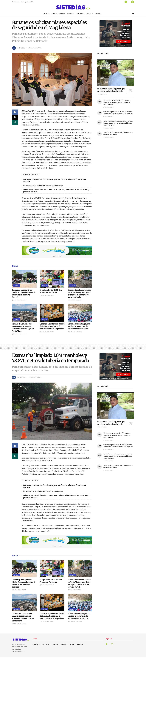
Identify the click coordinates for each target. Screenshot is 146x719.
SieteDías (22, 48)
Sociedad (81, 13)
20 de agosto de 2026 (19, 334)
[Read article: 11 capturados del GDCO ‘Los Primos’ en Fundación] (52, 279)
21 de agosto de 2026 (19, 300)
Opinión (98, 13)
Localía (46, 13)
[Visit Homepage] (73, 7)
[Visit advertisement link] (57, 250)
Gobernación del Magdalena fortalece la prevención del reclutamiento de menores (79, 326)
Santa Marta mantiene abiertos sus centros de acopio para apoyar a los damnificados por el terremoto (118, 123)
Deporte (70, 13)
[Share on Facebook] (15, 112)
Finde (89, 13)
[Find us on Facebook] (126, 2)
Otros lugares (58, 13)
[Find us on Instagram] (132, 2)
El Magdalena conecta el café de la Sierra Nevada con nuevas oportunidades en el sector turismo (117, 102)
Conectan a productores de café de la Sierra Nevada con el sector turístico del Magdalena (52, 326)
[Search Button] (133, 13)
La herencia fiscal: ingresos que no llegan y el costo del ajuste (111, 89)
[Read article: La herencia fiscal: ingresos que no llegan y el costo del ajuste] (115, 72)
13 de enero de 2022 (35, 48)
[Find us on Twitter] (129, 2)
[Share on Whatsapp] (15, 122)
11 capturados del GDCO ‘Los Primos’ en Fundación (43, 186)
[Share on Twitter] (15, 117)
